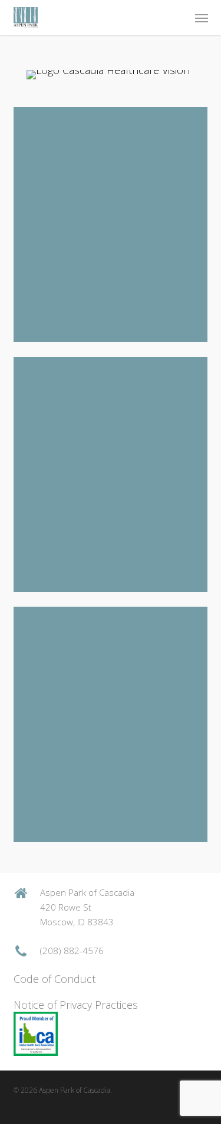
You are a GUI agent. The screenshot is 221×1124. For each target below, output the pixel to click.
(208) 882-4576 (72, 950)
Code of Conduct (54, 979)
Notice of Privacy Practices (76, 1005)
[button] (201, 18)
